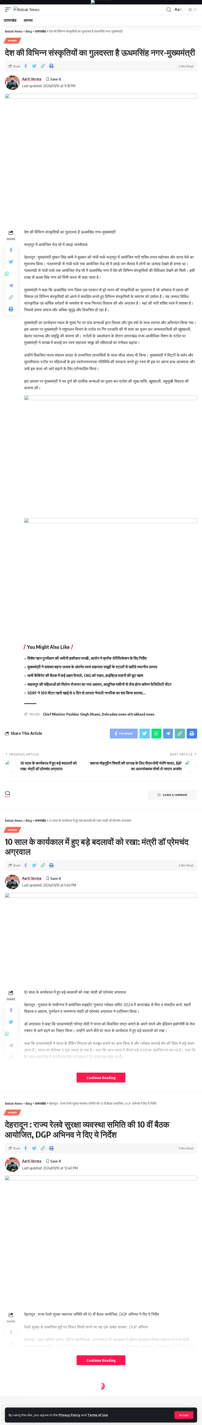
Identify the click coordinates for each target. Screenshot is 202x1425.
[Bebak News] (26, 9)
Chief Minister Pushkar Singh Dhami (71, 714)
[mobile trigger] (9, 9)
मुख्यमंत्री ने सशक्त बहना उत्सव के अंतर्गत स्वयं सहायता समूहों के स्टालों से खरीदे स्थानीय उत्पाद (92, 666)
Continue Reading (101, 1077)
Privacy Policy (69, 1415)
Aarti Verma (31, 79)
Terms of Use (97, 1415)
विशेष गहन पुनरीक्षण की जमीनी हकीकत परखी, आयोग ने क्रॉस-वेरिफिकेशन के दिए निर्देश (87, 658)
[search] (168, 10)
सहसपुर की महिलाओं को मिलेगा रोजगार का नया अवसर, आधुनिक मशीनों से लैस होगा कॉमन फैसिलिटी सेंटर (99, 684)
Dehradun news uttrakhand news (128, 714)
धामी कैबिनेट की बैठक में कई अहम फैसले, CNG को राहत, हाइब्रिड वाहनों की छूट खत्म (85, 675)
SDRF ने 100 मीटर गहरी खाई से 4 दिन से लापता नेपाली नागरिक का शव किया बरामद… (86, 692)
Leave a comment (175, 795)
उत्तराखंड (12, 40)
